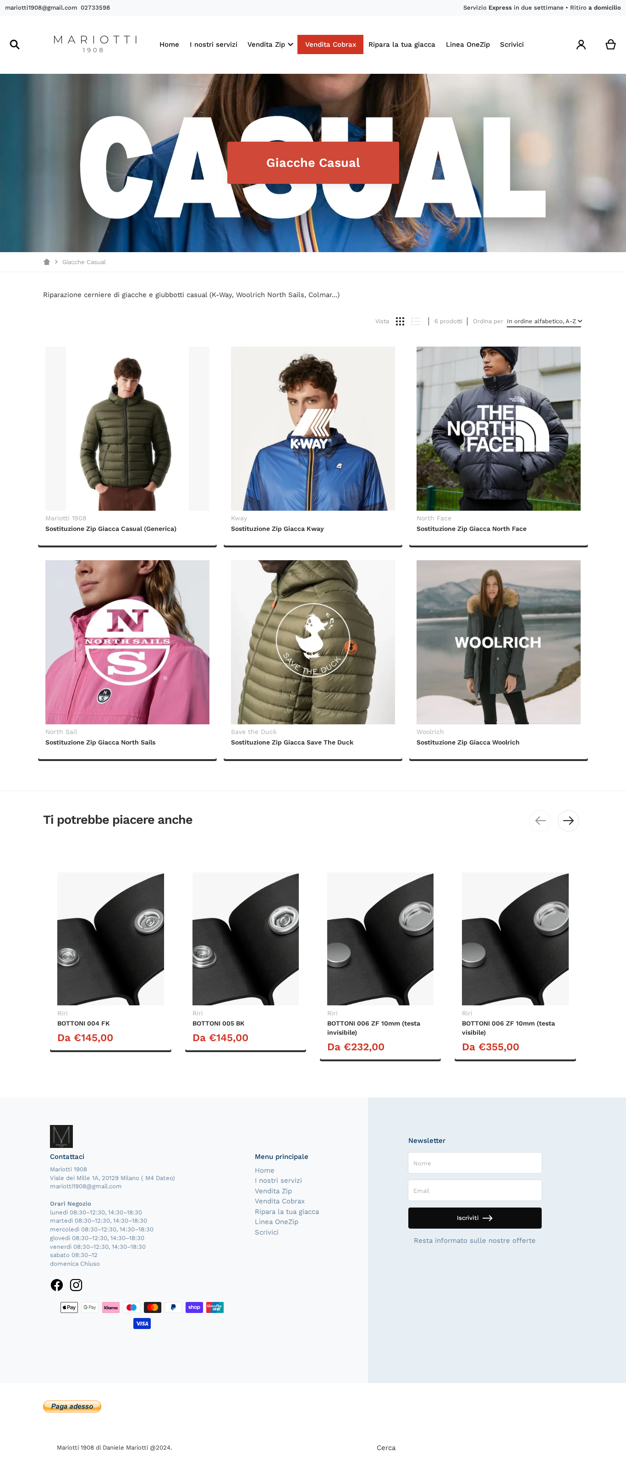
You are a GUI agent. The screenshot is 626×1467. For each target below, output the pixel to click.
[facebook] (57, 1284)
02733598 (95, 7)
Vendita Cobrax (280, 1201)
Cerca (386, 1448)
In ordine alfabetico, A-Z (541, 321)
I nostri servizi (278, 1180)
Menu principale (281, 1157)
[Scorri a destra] (568, 821)
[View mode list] (415, 321)
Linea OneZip (276, 1222)
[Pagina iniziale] (46, 262)
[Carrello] (611, 44)
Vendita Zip (273, 1191)
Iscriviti (468, 1217)
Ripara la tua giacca (287, 1212)
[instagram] (75, 1284)
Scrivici (267, 1232)
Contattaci (67, 1157)
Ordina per (488, 321)
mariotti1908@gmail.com (41, 7)
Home (265, 1170)
